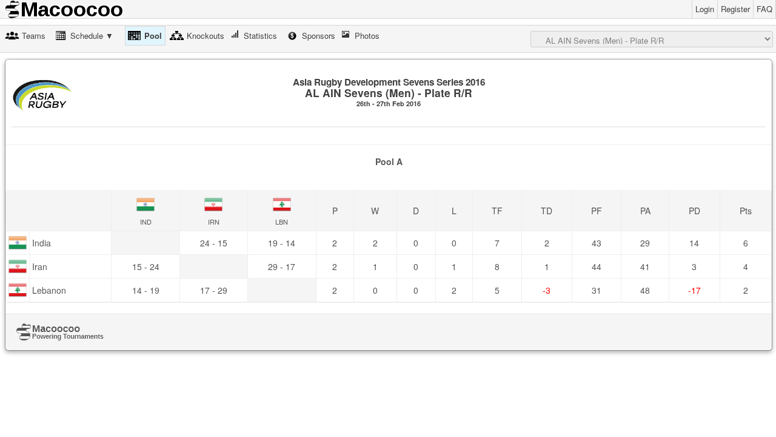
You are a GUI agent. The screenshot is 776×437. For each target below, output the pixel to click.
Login (704, 9)
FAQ (764, 9)
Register (735, 9)
